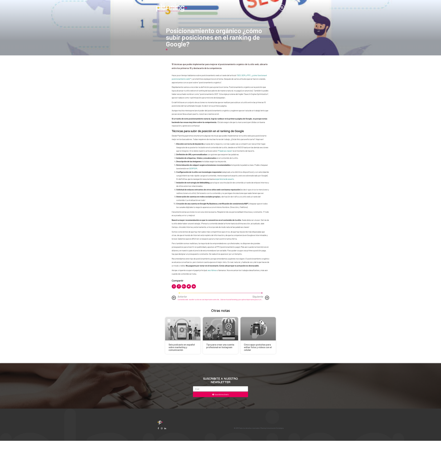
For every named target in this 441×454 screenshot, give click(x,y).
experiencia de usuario (224, 179)
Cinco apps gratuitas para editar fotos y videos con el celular (258, 347)
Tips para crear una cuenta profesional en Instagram (220, 346)
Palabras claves (225, 151)
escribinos (212, 270)
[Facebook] (158, 428)
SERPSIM (193, 168)
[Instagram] (162, 428)
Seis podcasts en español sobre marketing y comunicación (182, 347)
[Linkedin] (165, 428)
